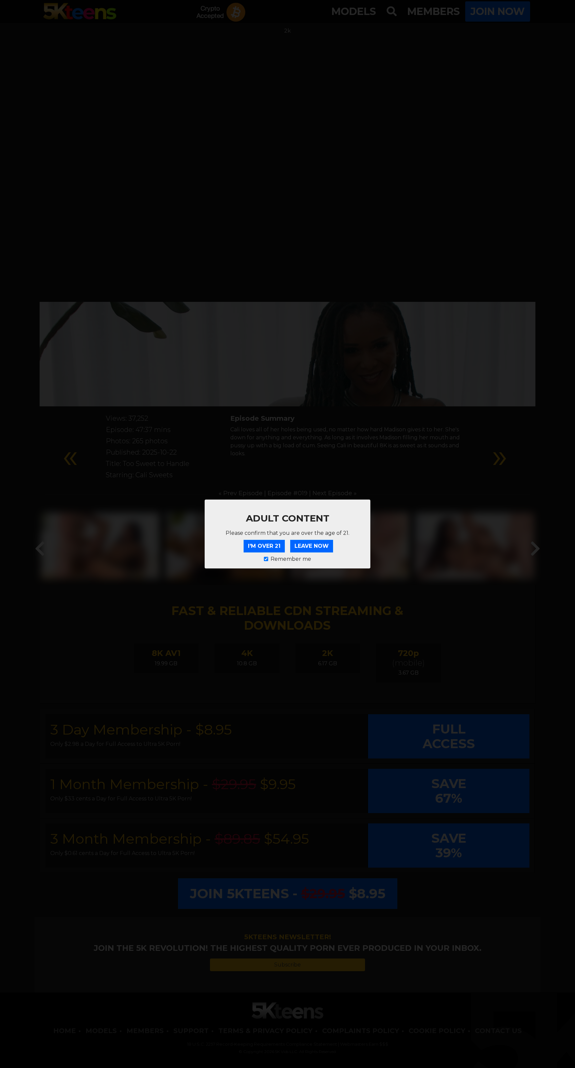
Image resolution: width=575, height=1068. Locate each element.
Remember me (291, 559)
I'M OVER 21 (264, 546)
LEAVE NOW (311, 546)
